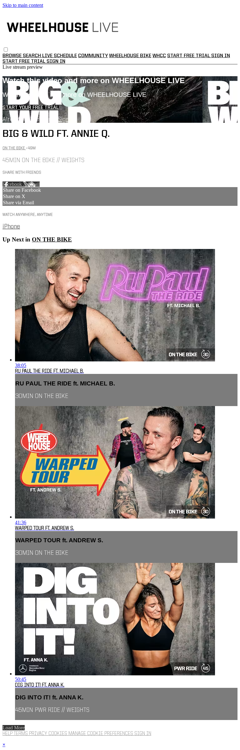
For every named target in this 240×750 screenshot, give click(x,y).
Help (8, 733)
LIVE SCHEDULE (59, 55)
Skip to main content (22, 5)
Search (32, 55)
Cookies (58, 733)
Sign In (56, 61)
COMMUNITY (93, 55)
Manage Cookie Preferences (101, 733)
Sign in (220, 55)
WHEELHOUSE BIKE (130, 55)
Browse (12, 55)
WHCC (159, 55)
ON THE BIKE (14, 148)
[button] (6, 49)
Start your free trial (30, 107)
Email (34, 184)
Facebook (12, 184)
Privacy (38, 733)
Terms (21, 733)
